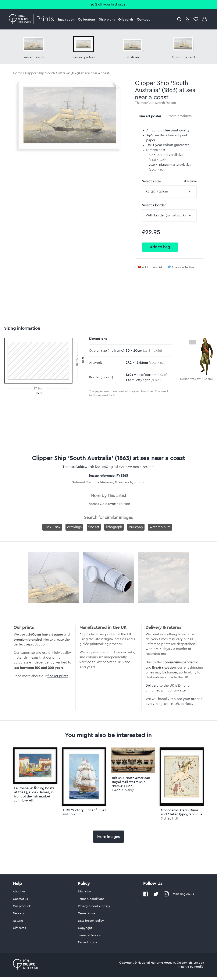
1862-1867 (52, 527)
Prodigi (199, 966)
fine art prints (57, 676)
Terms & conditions (91, 899)
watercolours (160, 527)
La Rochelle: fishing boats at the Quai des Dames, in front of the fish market (34, 792)
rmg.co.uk (187, 894)
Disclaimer (85, 891)
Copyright (85, 928)
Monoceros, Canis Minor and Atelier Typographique (181, 812)
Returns (18, 920)
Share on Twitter (183, 267)
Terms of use (86, 913)
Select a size (169, 181)
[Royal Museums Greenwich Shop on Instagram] (166, 895)
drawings (74, 527)
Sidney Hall (169, 818)
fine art (93, 527)
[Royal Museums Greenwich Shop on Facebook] (145, 895)
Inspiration (66, 19)
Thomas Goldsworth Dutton (155, 103)
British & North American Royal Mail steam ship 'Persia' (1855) (131, 782)
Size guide (190, 181)
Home (17, 73)
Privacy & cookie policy (94, 906)
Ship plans (107, 19)
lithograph (114, 527)
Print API (183, 966)
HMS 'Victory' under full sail (84, 810)
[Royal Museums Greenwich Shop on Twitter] (156, 895)
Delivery (152, 685)
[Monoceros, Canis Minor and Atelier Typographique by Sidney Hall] (182, 776)
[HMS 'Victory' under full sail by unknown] (84, 776)
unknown (70, 814)
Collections (87, 19)
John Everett (23, 800)
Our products (22, 906)
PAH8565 (136, 527)
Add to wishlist (152, 267)
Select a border (154, 205)
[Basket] (204, 19)
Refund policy (87, 942)
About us (19, 891)
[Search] (179, 19)
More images (108, 837)
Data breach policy (91, 920)
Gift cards (126, 19)
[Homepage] (32, 19)
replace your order (185, 699)
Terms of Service (89, 935)
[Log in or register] (187, 19)
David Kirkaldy (123, 790)
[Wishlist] (196, 19)
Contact (143, 19)
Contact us (20, 899)
